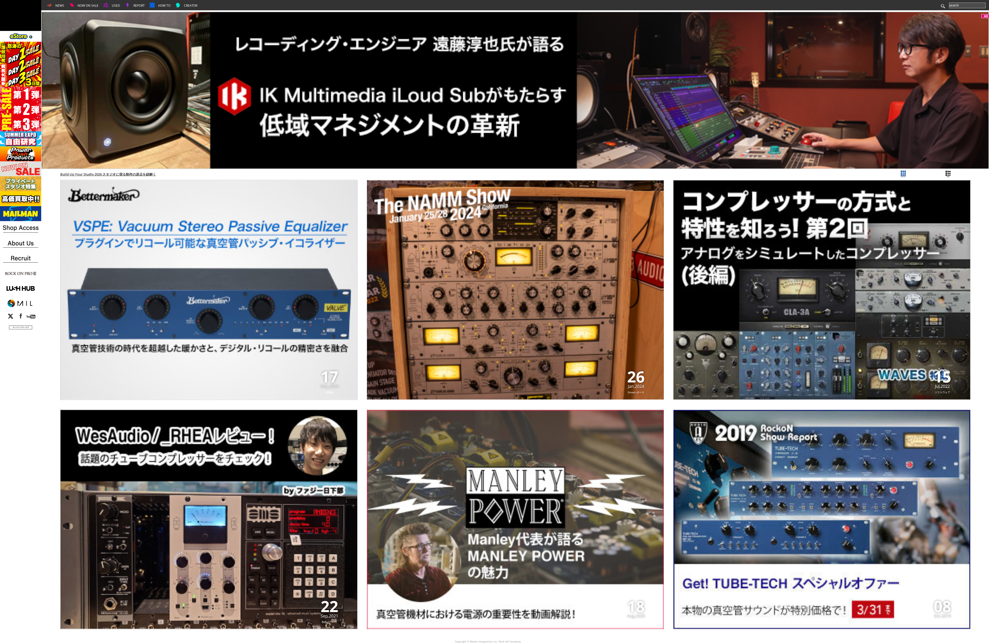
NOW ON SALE (87, 5)
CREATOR (190, 5)
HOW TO (163, 5)
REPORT (139, 5)
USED (115, 5)
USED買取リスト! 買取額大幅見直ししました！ (95, 174)
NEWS (59, 5)
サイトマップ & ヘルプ (21, 327)
